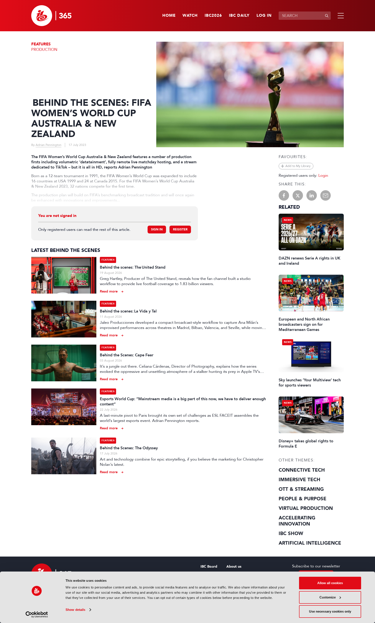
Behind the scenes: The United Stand (133, 267)
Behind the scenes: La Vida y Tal (128, 311)
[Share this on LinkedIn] (311, 195)
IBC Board (209, 566)
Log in (264, 15)
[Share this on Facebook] (284, 195)
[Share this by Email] (325, 195)
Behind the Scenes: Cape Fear (126, 355)
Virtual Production (306, 508)
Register (180, 229)
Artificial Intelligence (310, 543)
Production (44, 49)
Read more (109, 291)
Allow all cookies (330, 583)
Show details (75, 609)
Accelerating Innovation (297, 521)
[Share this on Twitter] (298, 195)
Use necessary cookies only (330, 611)
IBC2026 (213, 15)
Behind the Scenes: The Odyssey (129, 448)
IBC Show (291, 533)
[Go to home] (51, 15)
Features (41, 44)
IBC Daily (239, 15)
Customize (327, 597)
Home (169, 15)
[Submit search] (326, 16)
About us (233, 566)
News (287, 220)
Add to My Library (298, 166)
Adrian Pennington (48, 145)
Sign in (157, 229)
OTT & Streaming (301, 489)
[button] (340, 15)
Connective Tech (302, 470)
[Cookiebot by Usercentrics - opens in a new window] (37, 614)
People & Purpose (302, 499)
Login (323, 175)
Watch (190, 15)
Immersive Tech (299, 479)
